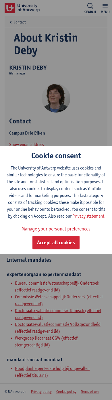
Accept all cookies (56, 242)
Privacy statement (88, 216)
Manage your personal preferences (56, 229)
